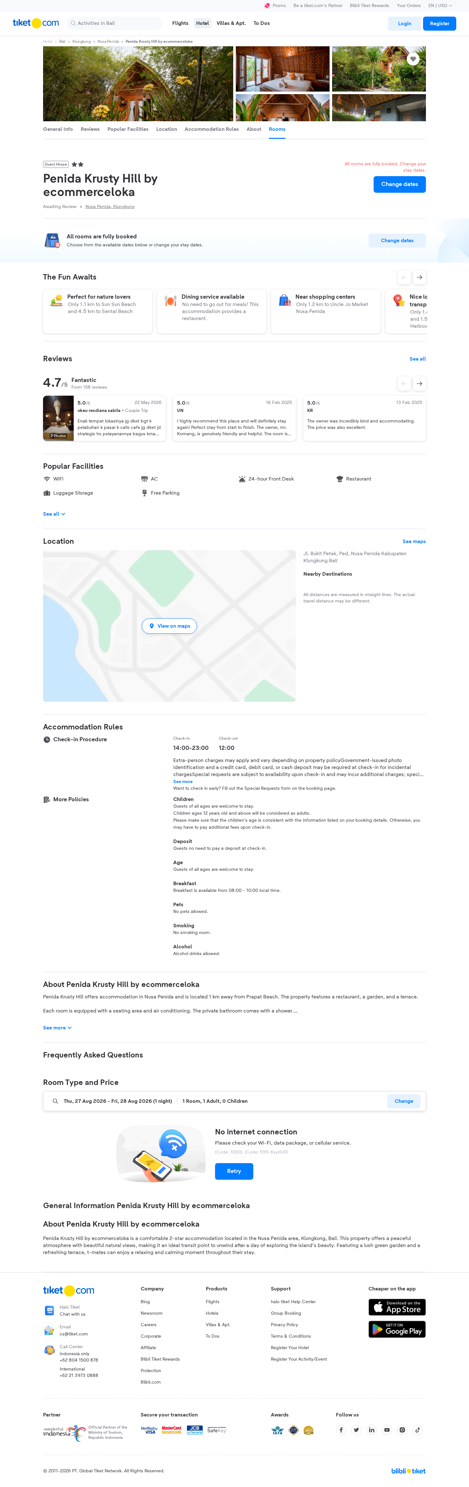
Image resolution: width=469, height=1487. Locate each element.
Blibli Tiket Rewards (369, 6)
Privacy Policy (284, 1325)
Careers (149, 1325)
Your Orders (409, 6)
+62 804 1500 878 (79, 1360)
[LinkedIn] (372, 1430)
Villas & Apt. (218, 1325)
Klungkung (81, 41)
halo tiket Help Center (293, 1302)
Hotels (212, 1313)
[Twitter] (356, 1430)
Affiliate (148, 1348)
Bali (62, 41)
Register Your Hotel (290, 1348)
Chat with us (73, 1314)
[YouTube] (387, 1430)
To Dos (213, 1336)
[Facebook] (341, 1430)
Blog (145, 1302)
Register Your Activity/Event (299, 1359)
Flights (213, 1302)
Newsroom (152, 1313)
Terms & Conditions (291, 1336)
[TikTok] (418, 1430)
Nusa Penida (108, 41)
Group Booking (286, 1313)
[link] (404, 24)
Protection (151, 1371)
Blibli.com (151, 1382)
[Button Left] (404, 384)
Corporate (151, 1336)
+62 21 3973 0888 (79, 1376)
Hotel (47, 41)
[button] (169, 626)
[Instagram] (402, 1430)
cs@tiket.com (74, 1334)
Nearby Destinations (327, 574)
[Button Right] (419, 384)
